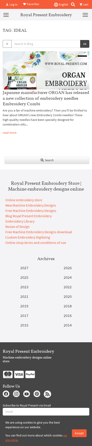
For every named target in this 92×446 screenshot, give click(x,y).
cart (85, 4)
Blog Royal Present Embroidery (28, 216)
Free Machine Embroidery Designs (30, 210)
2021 (24, 296)
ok (84, 44)
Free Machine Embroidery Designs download (38, 232)
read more (10, 133)
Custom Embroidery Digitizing (27, 237)
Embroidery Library (19, 221)
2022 (68, 286)
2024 (68, 277)
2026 (68, 267)
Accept (79, 433)
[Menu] (6, 14)
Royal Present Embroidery (46, 14)
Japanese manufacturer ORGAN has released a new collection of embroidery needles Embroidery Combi (46, 98)
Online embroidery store (23, 200)
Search (49, 160)
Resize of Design (17, 226)
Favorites (32, 4)
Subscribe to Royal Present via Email (27, 405)
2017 (24, 315)
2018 (68, 306)
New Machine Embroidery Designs (30, 205)
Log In (13, 4)
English (63, 4)
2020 (68, 296)
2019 (24, 306)
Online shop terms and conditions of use (35, 242)
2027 (24, 267)
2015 (24, 325)
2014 (68, 325)
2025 (24, 277)
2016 (68, 315)
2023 (24, 286)
